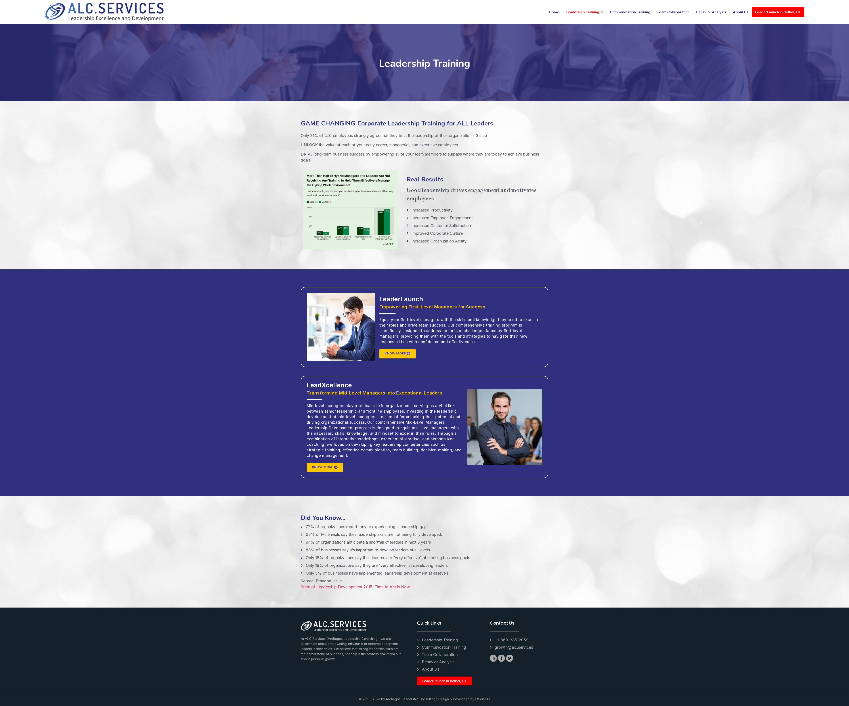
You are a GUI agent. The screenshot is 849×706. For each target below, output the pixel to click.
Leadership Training (582, 12)
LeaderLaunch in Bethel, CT (778, 12)
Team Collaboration (673, 12)
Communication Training (630, 12)
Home (554, 12)
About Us (740, 12)
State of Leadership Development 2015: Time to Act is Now (355, 587)
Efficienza (482, 699)
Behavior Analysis (711, 12)
